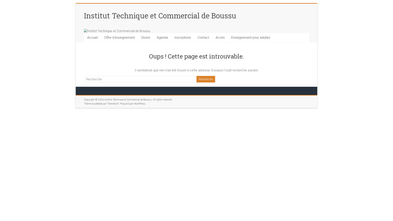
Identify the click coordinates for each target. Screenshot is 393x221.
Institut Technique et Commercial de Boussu (160, 15)
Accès (220, 37)
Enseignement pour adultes (250, 37)
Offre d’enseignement (119, 37)
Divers (145, 37)
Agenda (162, 37)
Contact (203, 37)
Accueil (92, 37)
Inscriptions (182, 37)
